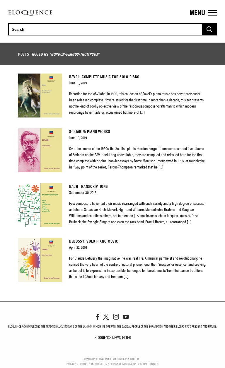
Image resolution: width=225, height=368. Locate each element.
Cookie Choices (149, 363)
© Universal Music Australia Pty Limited (111, 358)
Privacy (71, 363)
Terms (83, 363)
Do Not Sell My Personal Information (114, 363)
